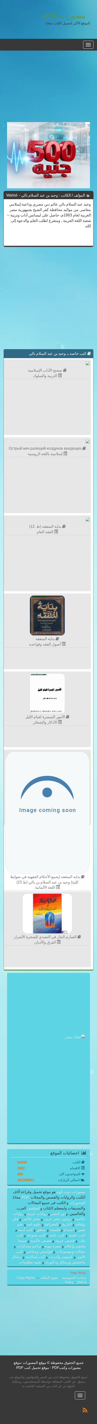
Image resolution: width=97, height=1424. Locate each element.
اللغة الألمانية (45, 887)
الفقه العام (45, 532)
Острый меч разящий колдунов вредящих (45, 448)
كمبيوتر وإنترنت (61, 1257)
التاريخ (67, 1224)
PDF (25, 1197)
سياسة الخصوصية (73, 1277)
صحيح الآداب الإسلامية (45, 370)
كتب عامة (57, 1235)
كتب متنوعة (36, 1235)
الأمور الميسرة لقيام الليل (45, 717)
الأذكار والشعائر (45, 722)
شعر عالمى (31, 1219)
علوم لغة (34, 1224)
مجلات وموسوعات (70, 1251)
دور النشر (58, 1214)
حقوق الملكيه (49, 1277)
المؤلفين (33, 1208)
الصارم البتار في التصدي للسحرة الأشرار (45, 937)
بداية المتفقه (46, 639)
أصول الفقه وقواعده (45, 644)
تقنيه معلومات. (30, 1262)
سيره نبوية (53, 1246)
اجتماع (69, 1230)
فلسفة (55, 1230)
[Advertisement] (48, 89)
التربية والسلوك (45, 376)
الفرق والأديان (45, 942)
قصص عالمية (40, 1241)
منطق (41, 1230)
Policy (70, 1282)
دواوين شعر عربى (57, 1219)
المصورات (77, 1203)
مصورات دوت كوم (70, 1192)
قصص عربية (65, 1241)
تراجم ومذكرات (29, 1246)
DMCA (81, 1282)
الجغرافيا (51, 1224)
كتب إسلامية (35, 1257)
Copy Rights (26, 1277)
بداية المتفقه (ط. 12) (45, 526)
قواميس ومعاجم (39, 1251)
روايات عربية (37, 1214)
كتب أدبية (25, 1230)
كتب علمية (76, 1235)
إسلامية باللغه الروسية (45, 454)
